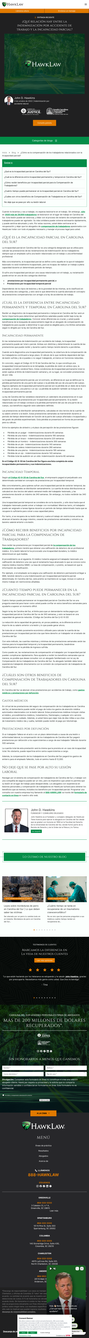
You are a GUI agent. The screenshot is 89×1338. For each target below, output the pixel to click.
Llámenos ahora (22, 11)
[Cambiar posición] (77, 1268)
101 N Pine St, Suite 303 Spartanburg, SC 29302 (44, 1227)
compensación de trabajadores (55, 226)
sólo (83, 212)
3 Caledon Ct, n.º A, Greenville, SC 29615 (40, 1206)
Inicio (4, 152)
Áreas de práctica (43, 1145)
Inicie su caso (44, 1100)
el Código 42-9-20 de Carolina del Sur (26, 477)
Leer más (54, 1211)
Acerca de (43, 1161)
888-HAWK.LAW (53, 792)
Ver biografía (36, 831)
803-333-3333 (44, 1241)
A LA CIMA (42, 1113)
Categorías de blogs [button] (42, 140)
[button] (86, 4)
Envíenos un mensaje (66, 11)
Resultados (43, 1151)
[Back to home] (13, 4)
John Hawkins (71, 976)
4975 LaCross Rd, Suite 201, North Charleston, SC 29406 (44, 1262)
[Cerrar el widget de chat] (82, 1268)
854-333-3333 (44, 1258)
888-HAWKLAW (43, 1174)
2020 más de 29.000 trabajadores (21, 214)
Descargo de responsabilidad (17, 1331)
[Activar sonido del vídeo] (50, 1268)
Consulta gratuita (44, 123)
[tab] (34, 929)
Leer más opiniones (45, 960)
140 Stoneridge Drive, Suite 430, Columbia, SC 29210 (44, 1244)
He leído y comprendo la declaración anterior (18, 1095)
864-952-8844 (44, 1276)
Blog (14, 152)
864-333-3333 (44, 1203)
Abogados (43, 1156)
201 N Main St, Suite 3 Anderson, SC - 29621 (44, 1280)
